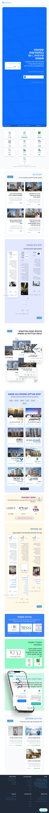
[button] (13, 66)
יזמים (38, 400)
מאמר (30, 787)
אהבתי (37, 294)
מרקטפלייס (29, 785)
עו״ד (30, 798)
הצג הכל (10, 176)
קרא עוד (35, 279)
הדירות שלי (29, 782)
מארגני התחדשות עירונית (42, 799)
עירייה (30, 799)
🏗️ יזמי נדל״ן (13, 782)
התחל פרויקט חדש (36, 703)
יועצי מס (24, 403)
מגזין (30, 789)
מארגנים (16, 400)
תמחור (30, 784)
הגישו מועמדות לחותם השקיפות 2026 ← (24, 518)
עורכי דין (33, 400)
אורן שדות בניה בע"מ (22, 255)
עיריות (27, 400)
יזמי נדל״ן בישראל (44, 796)
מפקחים (22, 400)
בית (30, 779)
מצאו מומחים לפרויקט (11, 779)
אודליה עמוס (10, 253)
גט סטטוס (34, 537)
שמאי (30, 804)
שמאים (11, 400)
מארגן (30, 803)
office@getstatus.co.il (10, 798)
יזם (40, 74)
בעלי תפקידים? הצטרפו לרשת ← (37, 82)
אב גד (34, 252)
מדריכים (29, 790)
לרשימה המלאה (24, 488)
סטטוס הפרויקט (21, 701)
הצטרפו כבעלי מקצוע (12, 780)
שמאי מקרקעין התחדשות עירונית (41, 801)
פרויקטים (29, 780)
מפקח (30, 801)
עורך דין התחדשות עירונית (42, 798)
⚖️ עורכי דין (13, 784)
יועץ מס (30, 806)
